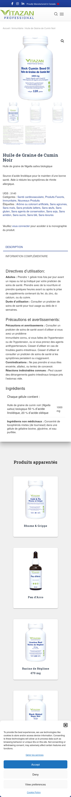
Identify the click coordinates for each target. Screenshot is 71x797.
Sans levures (46, 215)
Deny (35, 774)
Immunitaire (17, 28)
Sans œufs (48, 207)
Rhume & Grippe (35, 526)
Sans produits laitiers (28, 207)
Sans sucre (19, 215)
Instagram (17, 4)
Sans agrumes (58, 204)
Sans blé (32, 215)
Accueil (6, 28)
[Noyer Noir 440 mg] (35, 713)
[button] (65, 725)
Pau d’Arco (35, 597)
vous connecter (21, 226)
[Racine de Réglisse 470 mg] (35, 642)
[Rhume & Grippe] (35, 499)
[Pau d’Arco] (35, 570)
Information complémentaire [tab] (26, 256)
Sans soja (52, 211)
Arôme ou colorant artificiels (32, 204)
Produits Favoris (54, 197)
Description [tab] (14, 247)
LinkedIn (23, 4)
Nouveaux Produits (29, 200)
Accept (35, 764)
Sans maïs (9, 207)
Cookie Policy (34, 792)
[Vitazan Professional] (18, 14)
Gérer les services (35, 754)
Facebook (12, 4)
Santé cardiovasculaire (30, 197)
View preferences (35, 784)
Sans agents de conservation (28, 211)
